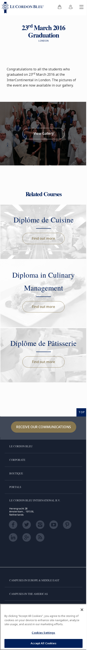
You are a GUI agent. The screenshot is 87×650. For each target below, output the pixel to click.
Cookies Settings (43, 633)
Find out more (43, 238)
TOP (82, 412)
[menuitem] (59, 7)
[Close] (82, 609)
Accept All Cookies (43, 643)
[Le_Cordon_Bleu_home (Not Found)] (23, 7)
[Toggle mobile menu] (81, 7)
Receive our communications (43, 427)
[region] (43, 627)
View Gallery (44, 133)
